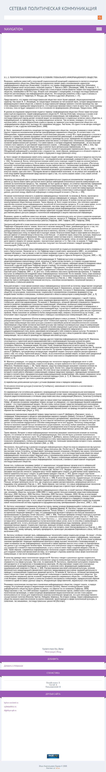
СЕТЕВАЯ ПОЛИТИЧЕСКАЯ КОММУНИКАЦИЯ (53, 8)
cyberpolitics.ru (10, 707)
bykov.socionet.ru (11, 703)
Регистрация (50, 652)
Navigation (13, 29)
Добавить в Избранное (13, 666)
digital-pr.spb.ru (10, 710)
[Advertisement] (53, 55)
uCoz (58, 768)
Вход (59, 652)
